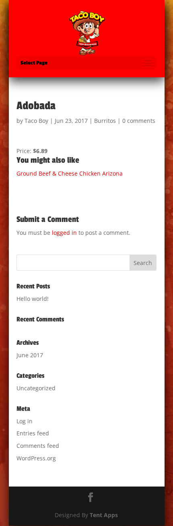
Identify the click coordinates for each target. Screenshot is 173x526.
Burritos (105, 120)
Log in (24, 421)
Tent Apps (104, 515)
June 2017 (29, 355)
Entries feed (32, 433)
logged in (64, 232)
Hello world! (32, 298)
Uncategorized (36, 388)
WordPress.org (36, 458)
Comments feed (37, 445)
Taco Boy (36, 120)
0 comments (138, 120)
